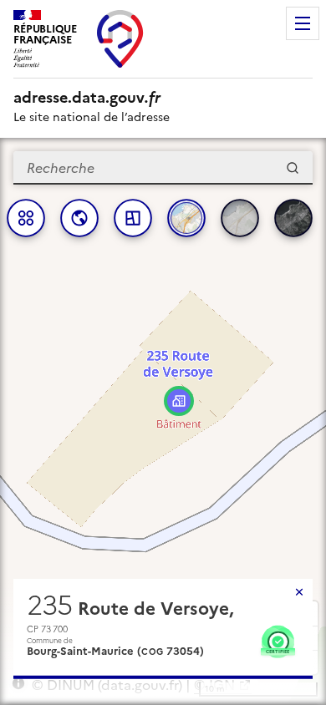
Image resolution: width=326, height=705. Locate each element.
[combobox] (163, 168)
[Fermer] (299, 592)
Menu (302, 23)
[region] (163, 421)
